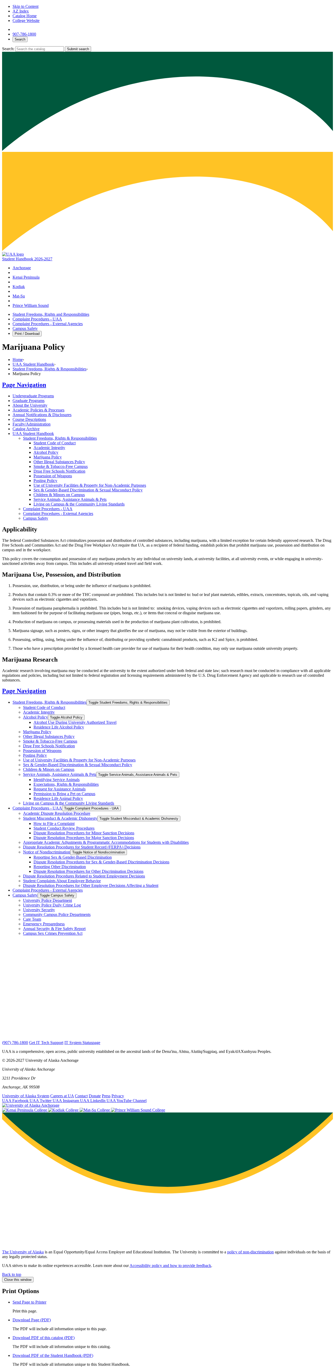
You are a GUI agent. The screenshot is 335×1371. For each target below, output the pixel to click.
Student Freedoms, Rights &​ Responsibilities (60, 438)
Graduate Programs (28, 400)
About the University (30, 405)
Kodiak (19, 286)
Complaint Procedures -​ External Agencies (58, 513)
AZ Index (21, 11)
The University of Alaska (23, 1252)
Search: (8, 49)
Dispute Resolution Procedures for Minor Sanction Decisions (84, 833)
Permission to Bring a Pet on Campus (64, 793)
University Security (39, 910)
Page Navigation (24, 384)
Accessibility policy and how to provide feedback (170, 1265)
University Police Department (47, 900)
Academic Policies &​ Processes (38, 410)
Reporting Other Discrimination (60, 866)
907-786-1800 (24, 34)
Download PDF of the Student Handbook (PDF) (53, 1355)
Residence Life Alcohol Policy (59, 727)
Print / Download (27, 334)
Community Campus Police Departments (57, 914)
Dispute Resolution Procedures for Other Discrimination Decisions (88, 871)
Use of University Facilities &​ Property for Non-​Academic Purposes (90, 485)
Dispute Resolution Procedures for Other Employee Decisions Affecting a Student (90, 885)
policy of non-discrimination (250, 1252)
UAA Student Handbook (33, 364)
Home (18, 359)
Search (20, 39)
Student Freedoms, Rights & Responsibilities (49, 369)
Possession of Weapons (53, 476)
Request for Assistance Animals (60, 789)
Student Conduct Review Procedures (64, 828)
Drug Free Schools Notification (59, 471)
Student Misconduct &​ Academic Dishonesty (60, 818)
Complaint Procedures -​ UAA (47, 509)
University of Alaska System (25, 1096)
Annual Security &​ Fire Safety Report (54, 928)
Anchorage (22, 268)
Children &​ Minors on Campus (59, 494)
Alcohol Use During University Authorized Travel (75, 722)
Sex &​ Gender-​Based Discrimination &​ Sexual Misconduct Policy (88, 490)
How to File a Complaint (54, 823)
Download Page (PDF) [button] (32, 1320)
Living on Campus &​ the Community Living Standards (79, 504)
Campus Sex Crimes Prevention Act (52, 933)
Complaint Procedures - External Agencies (48, 324)
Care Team (32, 919)
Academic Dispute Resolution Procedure (56, 813)
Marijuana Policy (48, 457)
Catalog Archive (26, 429)
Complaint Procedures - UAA (37, 319)
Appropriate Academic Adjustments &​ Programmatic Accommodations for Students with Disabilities (106, 842)
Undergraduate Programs (33, 396)
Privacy (117, 1096)
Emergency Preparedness (44, 924)
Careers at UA (62, 1096)
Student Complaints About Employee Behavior (62, 881)
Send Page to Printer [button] (29, 1302)
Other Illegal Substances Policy (59, 462)
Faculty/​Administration (32, 424)
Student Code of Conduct (55, 443)
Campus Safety (25, 328)
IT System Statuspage (82, 1042)
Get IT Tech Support (46, 1042)
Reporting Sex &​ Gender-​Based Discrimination (73, 857)
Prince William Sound (31, 305)
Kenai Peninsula (26, 277)
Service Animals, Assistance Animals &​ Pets (70, 499)
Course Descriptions (29, 419)
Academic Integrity (49, 447)
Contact (81, 1096)
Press (106, 1096)
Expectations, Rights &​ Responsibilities (66, 784)
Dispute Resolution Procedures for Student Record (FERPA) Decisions (82, 847)
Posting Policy (45, 480)
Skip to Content (25, 6)
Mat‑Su (19, 296)
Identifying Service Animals (57, 779)
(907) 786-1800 (15, 1042)
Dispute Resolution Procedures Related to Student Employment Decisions (84, 876)
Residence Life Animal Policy (58, 798)
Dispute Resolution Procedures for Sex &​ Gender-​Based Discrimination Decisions (101, 862)
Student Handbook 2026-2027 (27, 259)
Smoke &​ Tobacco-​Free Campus (61, 466)
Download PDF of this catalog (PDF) (44, 1337)
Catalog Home (25, 16)
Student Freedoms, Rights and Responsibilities (51, 314)
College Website (26, 20)
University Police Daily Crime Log (52, 905)
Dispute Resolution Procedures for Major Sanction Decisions (84, 837)
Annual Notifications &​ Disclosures (42, 414)
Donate (95, 1096)
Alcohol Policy (46, 452)
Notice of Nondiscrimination (46, 852)
